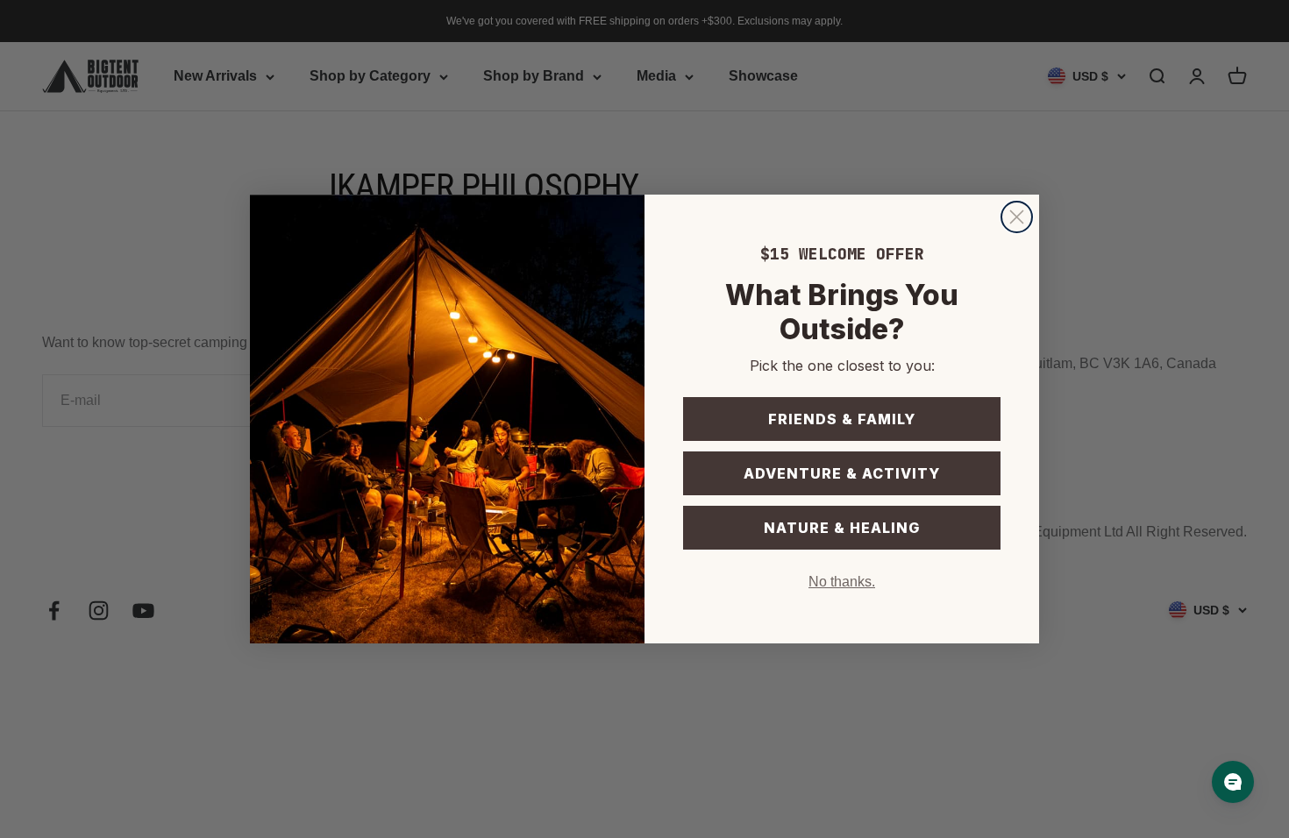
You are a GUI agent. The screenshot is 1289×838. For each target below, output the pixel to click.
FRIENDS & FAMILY (841, 419)
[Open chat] (1233, 782)
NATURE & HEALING (842, 527)
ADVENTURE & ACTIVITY (842, 473)
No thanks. (841, 581)
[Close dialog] (1016, 217)
